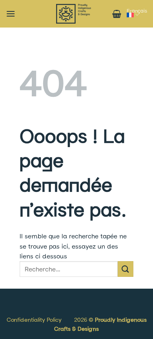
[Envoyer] (125, 268)
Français (137, 10)
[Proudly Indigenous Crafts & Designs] (73, 14)
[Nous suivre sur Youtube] (36, 311)
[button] (10, 13)
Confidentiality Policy (34, 319)
